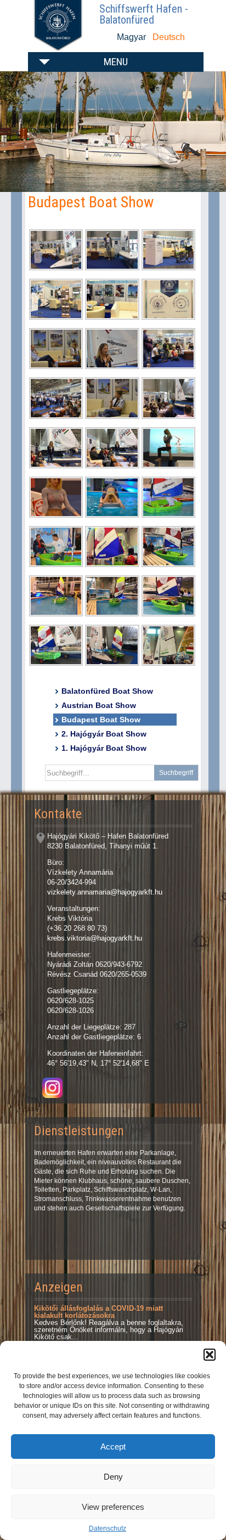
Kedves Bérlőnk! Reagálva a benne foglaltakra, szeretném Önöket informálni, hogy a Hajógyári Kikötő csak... (108, 1322)
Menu (116, 61)
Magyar (131, 37)
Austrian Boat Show (98, 705)
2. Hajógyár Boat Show (103, 733)
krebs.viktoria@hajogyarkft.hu (94, 938)
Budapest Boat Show (100, 719)
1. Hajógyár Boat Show (103, 748)
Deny (113, 1476)
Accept (113, 1446)
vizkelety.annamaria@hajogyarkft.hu (104, 892)
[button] (209, 1354)
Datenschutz (107, 1528)
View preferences (113, 1506)
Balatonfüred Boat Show (107, 691)
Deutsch (168, 37)
